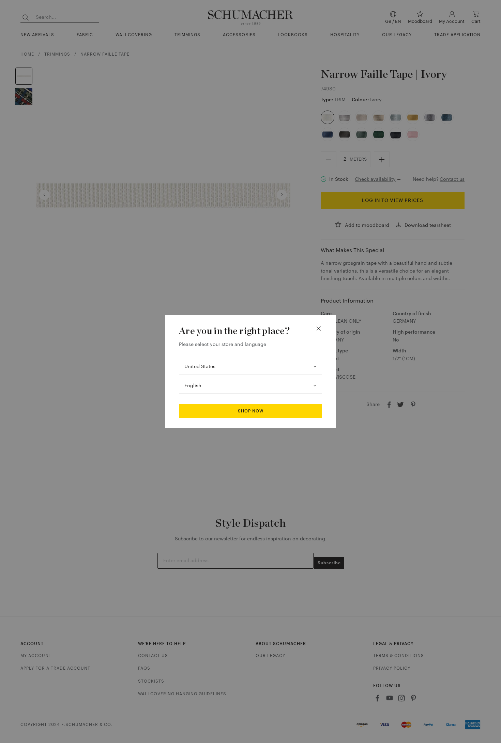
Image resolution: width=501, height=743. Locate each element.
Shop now (250, 411)
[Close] (318, 328)
